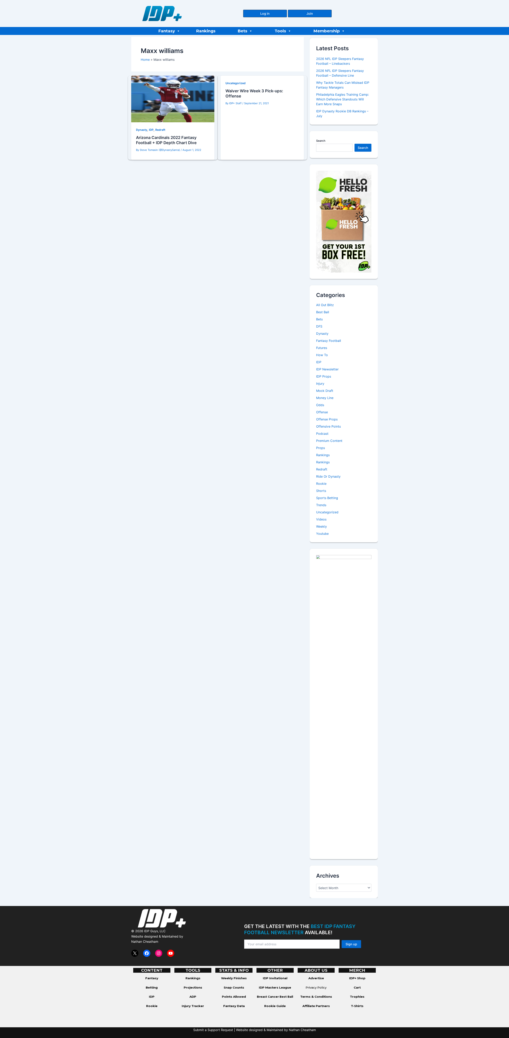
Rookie (321, 484)
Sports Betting (327, 498)
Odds (320, 405)
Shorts (321, 491)
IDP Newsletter (327, 369)
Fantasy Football (328, 341)
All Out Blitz (325, 305)
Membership (326, 31)
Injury (320, 384)
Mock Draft (324, 391)
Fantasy (166, 31)
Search (320, 140)
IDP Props (323, 376)
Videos (321, 519)
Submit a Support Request (213, 1030)
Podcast (322, 434)
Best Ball (322, 312)
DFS (319, 326)
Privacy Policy (316, 987)
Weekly (321, 526)
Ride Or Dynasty (328, 476)
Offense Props (327, 419)
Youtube (322, 534)
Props (320, 448)
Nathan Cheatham (144, 942)
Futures (321, 348)
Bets (242, 31)
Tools (280, 31)
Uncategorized (235, 83)
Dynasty (141, 129)
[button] (265, 13)
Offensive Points (328, 426)
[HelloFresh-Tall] (343, 221)
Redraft (160, 129)
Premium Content (329, 441)
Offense (322, 412)
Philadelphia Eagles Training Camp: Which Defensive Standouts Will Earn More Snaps (342, 99)
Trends (321, 505)
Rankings (206, 31)
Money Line (324, 398)
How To (322, 355)
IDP (151, 129)
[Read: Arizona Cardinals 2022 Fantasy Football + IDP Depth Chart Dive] (172, 99)
